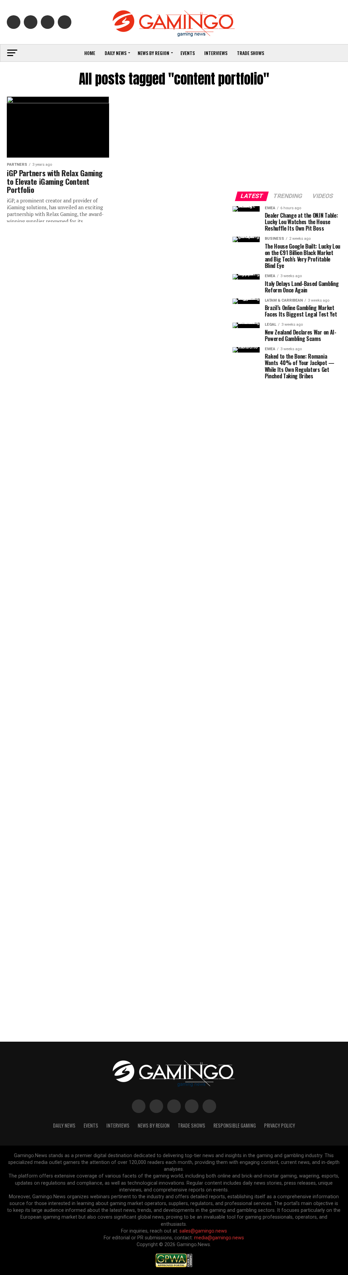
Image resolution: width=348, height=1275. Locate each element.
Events (187, 52)
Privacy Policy (279, 1125)
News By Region (154, 1125)
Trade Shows (250, 52)
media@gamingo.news (219, 1238)
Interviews (215, 52)
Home (89, 52)
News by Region (153, 52)
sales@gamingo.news (203, 1231)
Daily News (115, 52)
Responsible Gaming (234, 1125)
